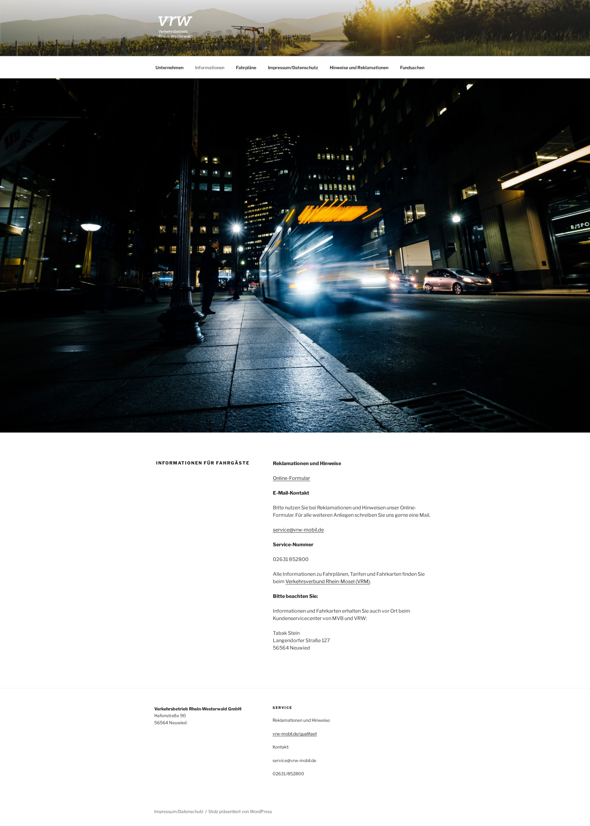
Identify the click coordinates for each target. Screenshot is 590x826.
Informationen (209, 67)
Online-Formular (291, 478)
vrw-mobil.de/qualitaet (295, 733)
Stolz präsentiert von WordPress (240, 811)
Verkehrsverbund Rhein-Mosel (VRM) (327, 581)
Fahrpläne (246, 67)
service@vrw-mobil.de (298, 530)
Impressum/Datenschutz (293, 67)
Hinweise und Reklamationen (359, 67)
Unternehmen (169, 67)
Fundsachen (412, 67)
